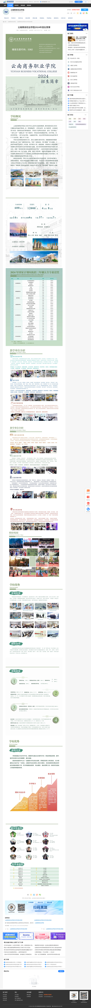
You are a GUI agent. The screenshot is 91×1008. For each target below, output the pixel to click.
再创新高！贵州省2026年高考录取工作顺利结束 (77, 47)
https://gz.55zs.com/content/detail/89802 (19, 925)
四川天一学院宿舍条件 (50, 964)
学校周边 (49, 18)
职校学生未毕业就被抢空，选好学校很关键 (78, 110)
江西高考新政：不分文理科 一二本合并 (44, 952)
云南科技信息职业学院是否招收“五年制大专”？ (13, 964)
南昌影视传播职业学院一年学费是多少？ (13, 962)
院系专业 (20, 18)
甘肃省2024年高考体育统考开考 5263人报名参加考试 (48, 947)
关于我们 (17, 994)
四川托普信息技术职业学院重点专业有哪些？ (13, 966)
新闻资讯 (56, 18)
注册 (79, 1)
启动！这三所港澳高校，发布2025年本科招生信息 (47, 954)
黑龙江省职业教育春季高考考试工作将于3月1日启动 (17, 947)
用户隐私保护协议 (19, 1000)
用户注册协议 (18, 998)
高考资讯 (5, 996)
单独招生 (42, 18)
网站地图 (29, 994)
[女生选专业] (42, 936)
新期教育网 (8, 2)
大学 (70, 121)
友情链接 (29, 996)
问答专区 (63, 18)
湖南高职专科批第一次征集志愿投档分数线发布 (47, 945)
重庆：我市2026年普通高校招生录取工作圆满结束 (77, 42)
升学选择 (5, 994)
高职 (70, 118)
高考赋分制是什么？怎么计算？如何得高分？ (78, 101)
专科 (79, 121)
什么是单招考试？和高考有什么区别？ (78, 103)
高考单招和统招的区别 (81, 124)
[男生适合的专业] (26, 936)
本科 (75, 121)
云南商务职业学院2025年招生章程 (42, 920)
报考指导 (70, 18)
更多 (86, 33)
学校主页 (6, 18)
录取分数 (35, 18)
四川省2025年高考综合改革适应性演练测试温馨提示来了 (18, 949)
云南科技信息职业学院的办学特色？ (53, 966)
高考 (75, 118)
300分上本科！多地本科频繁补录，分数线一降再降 (77, 49)
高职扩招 (71, 124)
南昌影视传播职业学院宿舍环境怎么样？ (54, 962)
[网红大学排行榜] (10, 936)
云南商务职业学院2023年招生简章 (13, 920)
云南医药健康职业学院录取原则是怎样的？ (34, 966)
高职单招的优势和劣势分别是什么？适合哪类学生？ (78, 98)
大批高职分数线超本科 (73, 45)
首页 (5, 5)
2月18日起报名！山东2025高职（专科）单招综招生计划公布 (19, 945)
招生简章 (27, 18)
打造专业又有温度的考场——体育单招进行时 (15, 952)
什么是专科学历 (72, 127)
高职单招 (5, 1000)
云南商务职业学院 (12, 21)
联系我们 (17, 996)
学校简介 (13, 18)
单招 (84, 118)
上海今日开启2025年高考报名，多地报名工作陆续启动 (17, 954)
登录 (86, 1)
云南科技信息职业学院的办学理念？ (33, 964)
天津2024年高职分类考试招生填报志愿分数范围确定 (48, 949)
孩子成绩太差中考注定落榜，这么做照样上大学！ (78, 107)
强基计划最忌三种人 (74, 105)
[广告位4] (58, 936)
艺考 (79, 118)
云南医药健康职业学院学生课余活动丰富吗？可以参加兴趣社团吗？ (34, 962)
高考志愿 (5, 998)
